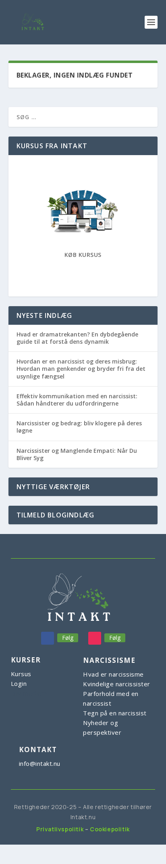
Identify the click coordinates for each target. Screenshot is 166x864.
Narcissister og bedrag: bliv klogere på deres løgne (79, 426)
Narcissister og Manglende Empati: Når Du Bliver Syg (77, 454)
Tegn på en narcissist (115, 713)
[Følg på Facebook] (47, 638)
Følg (67, 637)
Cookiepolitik (110, 829)
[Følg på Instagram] (94, 638)
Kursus (21, 674)
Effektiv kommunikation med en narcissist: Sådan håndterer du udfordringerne (77, 399)
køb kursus (83, 255)
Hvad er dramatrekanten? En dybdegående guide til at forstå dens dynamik (77, 337)
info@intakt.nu (39, 763)
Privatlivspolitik (59, 829)
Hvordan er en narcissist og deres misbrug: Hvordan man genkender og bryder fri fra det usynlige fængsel (81, 368)
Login (19, 683)
